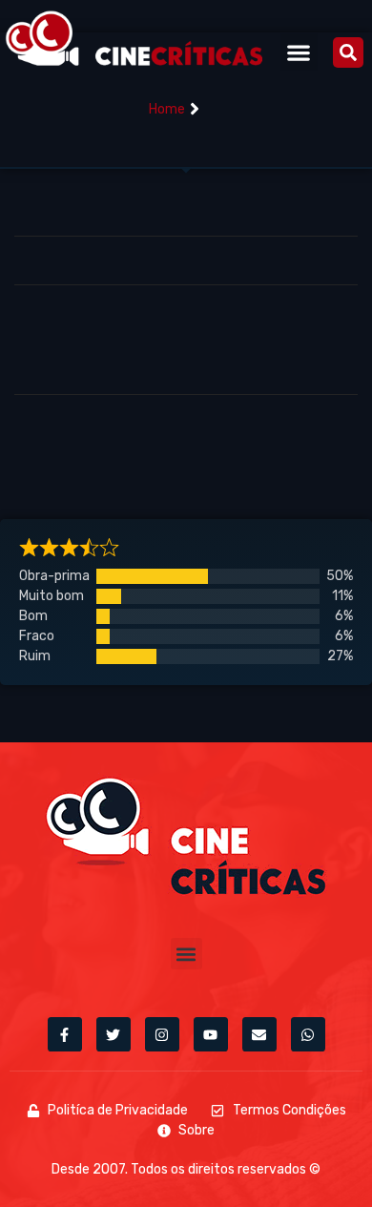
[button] (299, 52)
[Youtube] (211, 1034)
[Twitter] (113, 1034)
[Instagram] (162, 1034)
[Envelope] (259, 1034)
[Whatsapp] (308, 1034)
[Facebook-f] (65, 1034)
